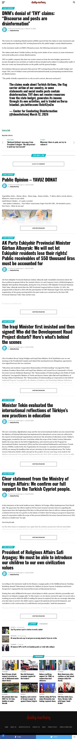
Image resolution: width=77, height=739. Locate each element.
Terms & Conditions (65, 727)
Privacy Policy (52, 727)
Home (6, 727)
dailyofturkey (14, 30)
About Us (13, 727)
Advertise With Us (24, 727)
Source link (6, 130)
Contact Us (36, 727)
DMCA (44, 727)
